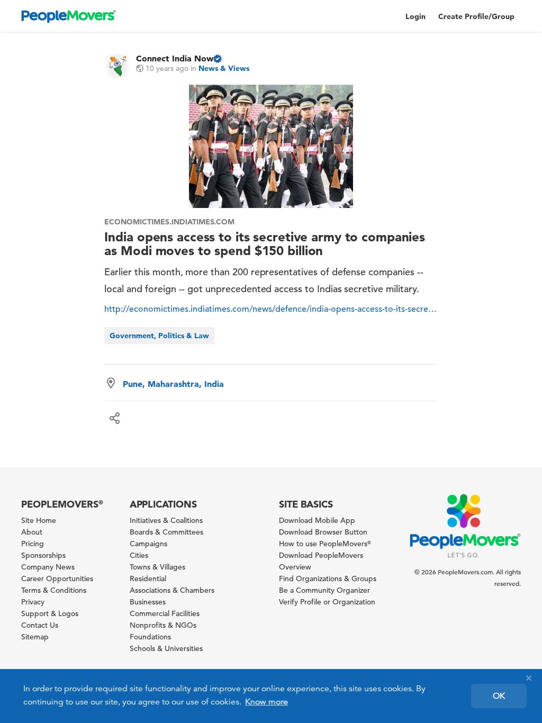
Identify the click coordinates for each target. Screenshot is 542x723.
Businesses (148, 602)
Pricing (32, 543)
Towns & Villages (157, 567)
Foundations (150, 636)
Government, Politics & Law (159, 335)
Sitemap (35, 636)
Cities (139, 555)
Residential (148, 578)
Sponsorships (43, 555)
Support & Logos (49, 613)
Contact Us (39, 625)
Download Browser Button (323, 532)
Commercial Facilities (165, 613)
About (31, 532)
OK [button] (499, 696)
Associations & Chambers (172, 590)
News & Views (223, 68)
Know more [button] (266, 702)
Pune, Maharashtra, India (173, 383)
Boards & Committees (166, 532)
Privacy (32, 602)
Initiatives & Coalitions (166, 520)
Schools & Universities (166, 648)
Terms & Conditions (53, 590)
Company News (48, 567)
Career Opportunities (57, 578)
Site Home (38, 520)
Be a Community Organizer (324, 590)
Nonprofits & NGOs (163, 625)
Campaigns (148, 543)
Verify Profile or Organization (327, 602)
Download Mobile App (317, 520)
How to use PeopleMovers (325, 543)
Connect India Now (174, 58)
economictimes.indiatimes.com (169, 222)
